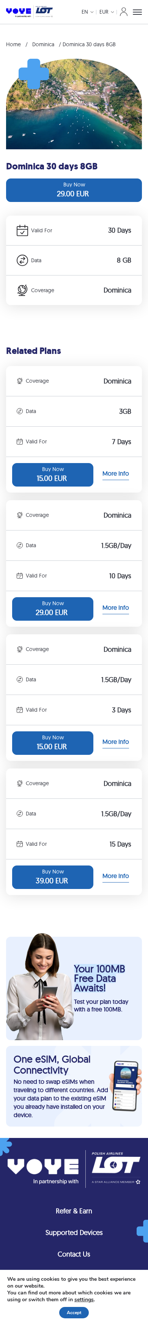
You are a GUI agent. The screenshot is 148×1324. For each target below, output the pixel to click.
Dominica (43, 44)
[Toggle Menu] (137, 12)
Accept (74, 1313)
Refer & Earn (74, 1211)
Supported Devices (74, 1232)
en (85, 11)
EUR (104, 11)
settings (84, 1299)
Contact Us (74, 1254)
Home (13, 44)
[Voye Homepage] (29, 12)
